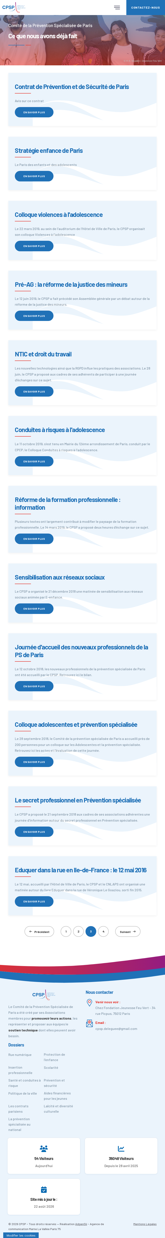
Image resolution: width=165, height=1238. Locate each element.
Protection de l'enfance (54, 1057)
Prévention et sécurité (54, 1083)
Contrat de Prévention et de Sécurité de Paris (72, 86)
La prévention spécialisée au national (19, 1124)
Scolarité (51, 1067)
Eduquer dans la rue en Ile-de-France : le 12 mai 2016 (81, 870)
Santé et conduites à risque (24, 1083)
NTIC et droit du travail (43, 354)
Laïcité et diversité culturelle (58, 1108)
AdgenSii (81, 1224)
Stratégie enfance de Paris (48, 150)
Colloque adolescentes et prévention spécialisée (76, 724)
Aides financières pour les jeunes (57, 1095)
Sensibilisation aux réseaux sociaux (60, 577)
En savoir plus (34, 112)
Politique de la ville (22, 1093)
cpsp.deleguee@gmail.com (116, 1028)
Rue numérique (20, 1054)
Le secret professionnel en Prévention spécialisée (78, 800)
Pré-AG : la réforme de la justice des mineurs (71, 284)
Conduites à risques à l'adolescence (60, 429)
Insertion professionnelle (20, 1070)
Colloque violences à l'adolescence (58, 214)
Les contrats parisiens (18, 1108)
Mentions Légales (145, 1224)
